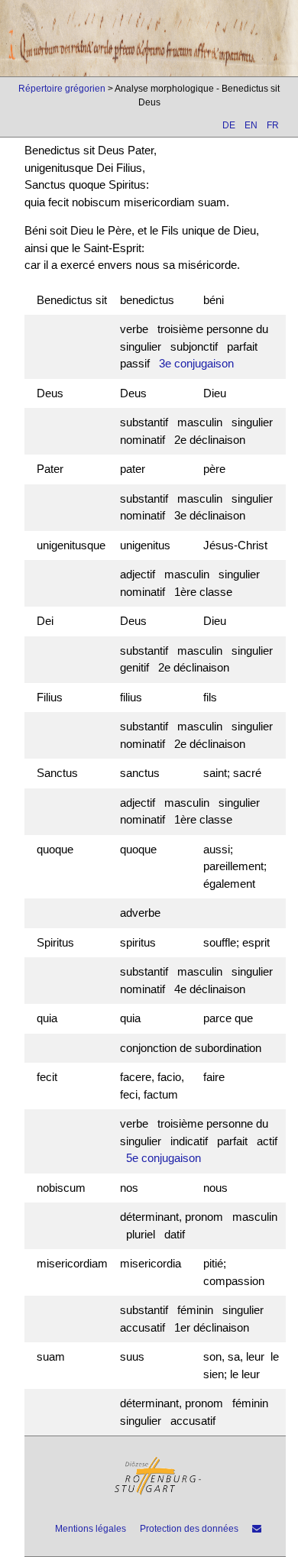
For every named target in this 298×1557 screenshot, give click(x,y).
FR (273, 125)
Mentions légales (90, 1528)
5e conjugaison (163, 1157)
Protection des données (189, 1528)
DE (228, 125)
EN (251, 125)
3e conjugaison (196, 363)
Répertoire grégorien (61, 88)
